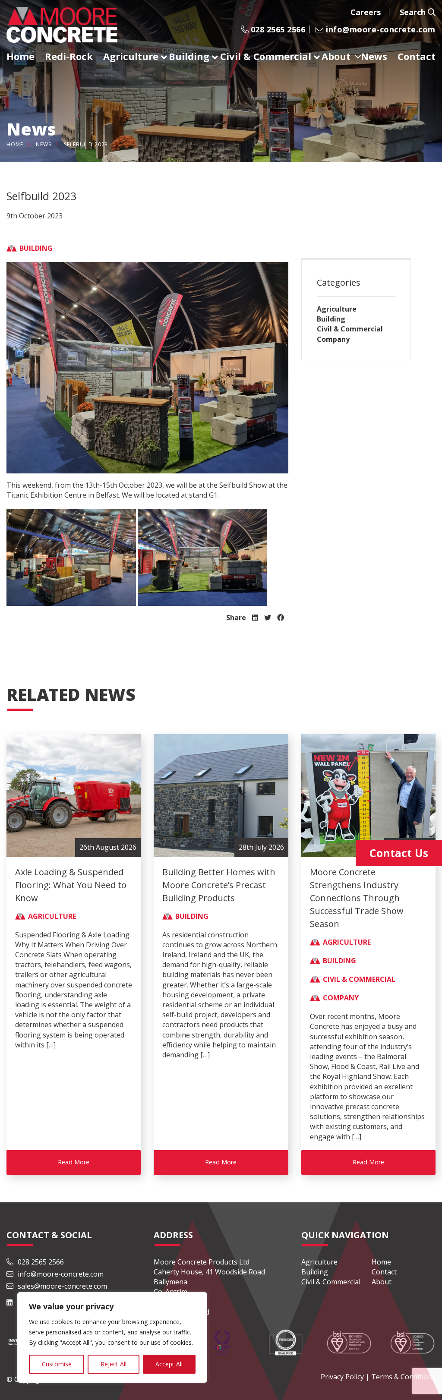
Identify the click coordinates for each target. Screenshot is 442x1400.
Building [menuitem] (189, 56)
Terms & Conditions (403, 1376)
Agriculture (337, 309)
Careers (365, 12)
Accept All (169, 1364)
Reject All (113, 1364)
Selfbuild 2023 (86, 144)
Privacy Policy (342, 1376)
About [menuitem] (336, 56)
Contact (384, 1272)
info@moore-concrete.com (380, 29)
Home (14, 144)
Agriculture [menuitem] (130, 56)
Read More (73, 1162)
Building (331, 319)
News (43, 144)
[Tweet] (267, 617)
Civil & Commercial (350, 329)
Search (414, 12)
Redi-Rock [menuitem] (69, 56)
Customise (57, 1364)
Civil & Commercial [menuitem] (265, 56)
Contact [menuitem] (417, 56)
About (381, 1281)
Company (333, 339)
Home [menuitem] (20, 56)
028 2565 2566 (276, 29)
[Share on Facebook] (280, 617)
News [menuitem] (374, 56)
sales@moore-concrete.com (61, 1286)
